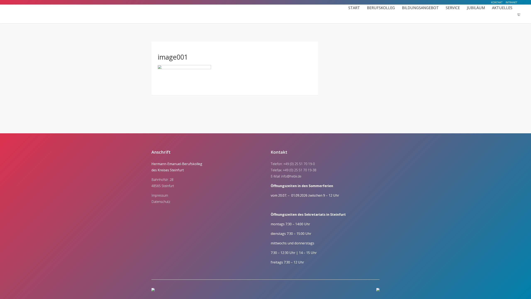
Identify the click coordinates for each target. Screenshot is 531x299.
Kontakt (497, 2)
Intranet (511, 2)
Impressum (159, 195)
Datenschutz (160, 201)
